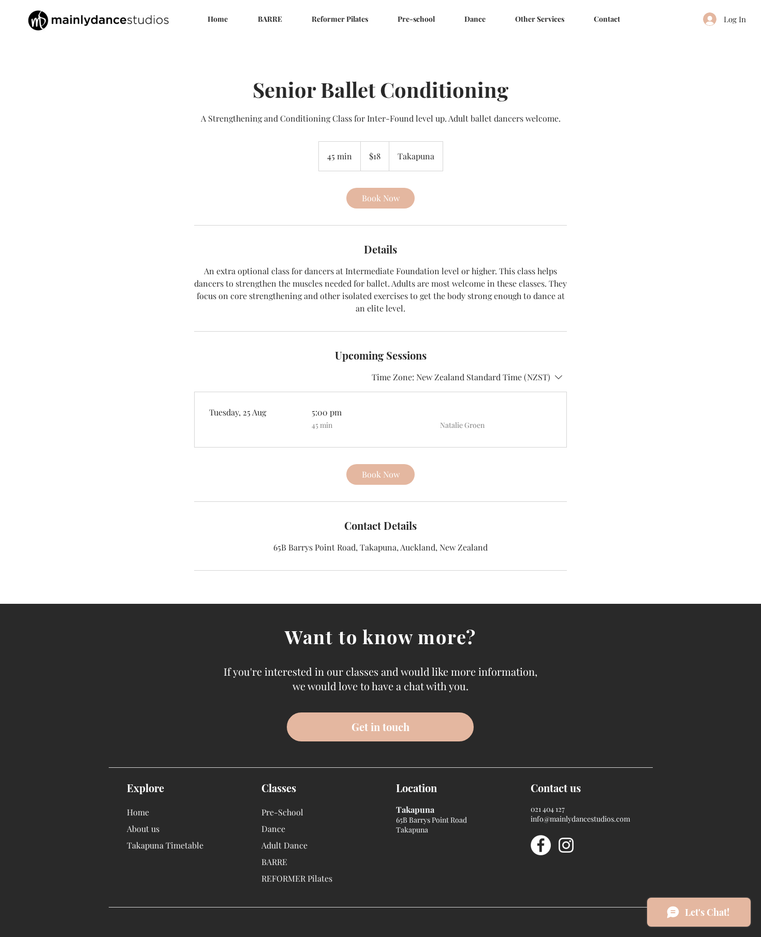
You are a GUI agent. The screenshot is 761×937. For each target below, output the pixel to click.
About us (143, 828)
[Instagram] (566, 845)
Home (138, 812)
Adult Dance (284, 845)
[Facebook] (541, 845)
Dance (273, 828)
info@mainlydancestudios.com (580, 819)
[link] (380, 198)
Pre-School (282, 812)
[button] (474, 19)
